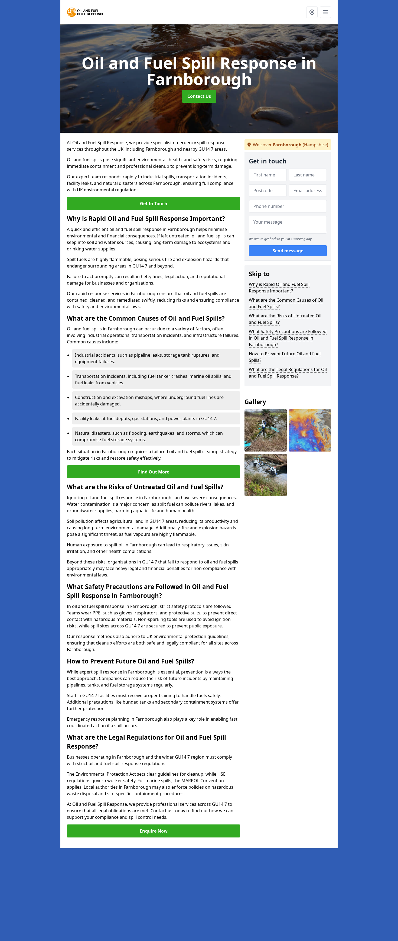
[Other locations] (312, 12)
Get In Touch (153, 204)
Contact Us (199, 96)
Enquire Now (154, 831)
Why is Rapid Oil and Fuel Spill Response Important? (279, 287)
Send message (288, 251)
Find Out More (153, 472)
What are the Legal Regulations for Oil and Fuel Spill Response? (288, 372)
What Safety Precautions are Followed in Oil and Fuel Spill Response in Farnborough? (288, 337)
